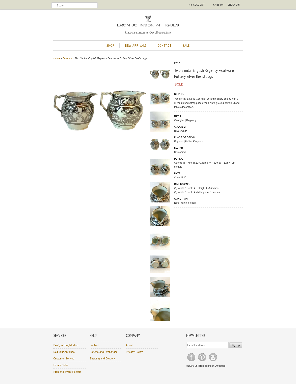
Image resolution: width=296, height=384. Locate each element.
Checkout (234, 4)
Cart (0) (218, 4)
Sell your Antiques (64, 352)
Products (67, 58)
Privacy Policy (134, 352)
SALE (186, 45)
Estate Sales (60, 365)
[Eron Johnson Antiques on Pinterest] (202, 361)
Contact (94, 345)
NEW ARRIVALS (136, 45)
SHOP (110, 45)
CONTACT (165, 45)
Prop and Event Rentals (67, 372)
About (129, 345)
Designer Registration (65, 345)
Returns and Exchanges (104, 352)
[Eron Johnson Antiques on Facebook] (191, 361)
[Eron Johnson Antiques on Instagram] (213, 361)
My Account (197, 4)
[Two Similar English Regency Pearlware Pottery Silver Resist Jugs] (160, 74)
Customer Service (63, 358)
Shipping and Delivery (102, 358)
